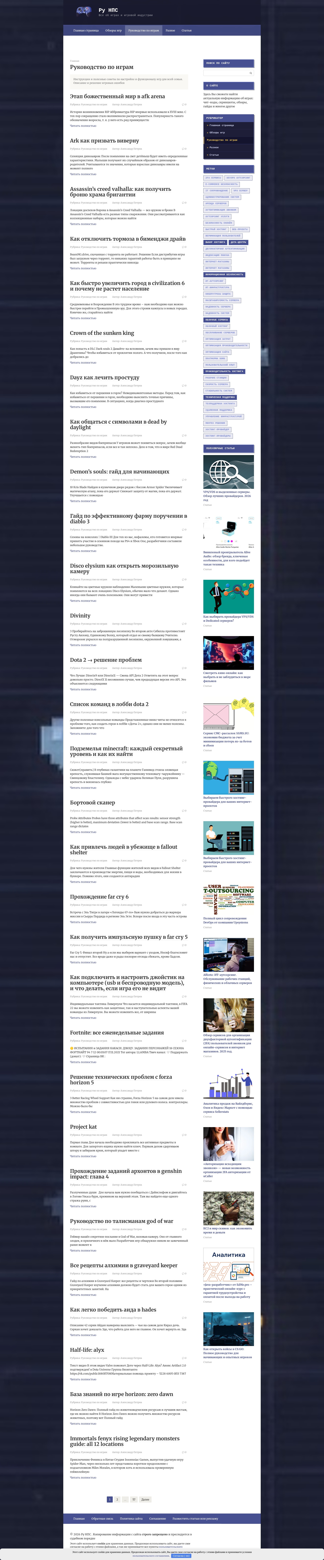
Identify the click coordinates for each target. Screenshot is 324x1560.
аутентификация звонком (221, 210)
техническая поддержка (220, 397)
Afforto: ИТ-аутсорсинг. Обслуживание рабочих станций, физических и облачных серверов (227, 979)
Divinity (80, 615)
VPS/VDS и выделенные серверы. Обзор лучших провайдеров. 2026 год (227, 496)
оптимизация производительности (226, 345)
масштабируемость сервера (222, 300)
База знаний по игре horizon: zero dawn (121, 1394)
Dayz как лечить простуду (104, 377)
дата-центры (238, 242)
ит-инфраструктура (217, 287)
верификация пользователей (223, 236)
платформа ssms (215, 358)
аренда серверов (216, 203)
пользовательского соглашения (151, 1555)
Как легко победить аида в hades (113, 1309)
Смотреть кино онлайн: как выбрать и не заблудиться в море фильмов (227, 677)
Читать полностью (83, 125)
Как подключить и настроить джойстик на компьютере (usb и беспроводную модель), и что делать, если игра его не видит (127, 983)
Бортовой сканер (92, 802)
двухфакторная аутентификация (225, 249)
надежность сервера (218, 307)
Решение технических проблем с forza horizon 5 (121, 1080)
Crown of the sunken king (102, 333)
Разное (170, 30)
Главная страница (86, 30)
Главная (79, 1518)
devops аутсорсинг (238, 178)
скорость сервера (217, 384)
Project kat (83, 1127)
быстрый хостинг (216, 229)
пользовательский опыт (220, 365)
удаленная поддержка (219, 410)
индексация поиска (217, 255)
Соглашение (157, 1518)
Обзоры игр (113, 30)
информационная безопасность (224, 274)
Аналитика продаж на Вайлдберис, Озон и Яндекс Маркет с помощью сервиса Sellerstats (228, 1107)
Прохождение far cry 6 (99, 897)
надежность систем (217, 313)
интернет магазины (217, 268)
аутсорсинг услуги (217, 216)
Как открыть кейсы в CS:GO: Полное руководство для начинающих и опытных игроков (227, 1353)
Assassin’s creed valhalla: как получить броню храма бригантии (120, 192)
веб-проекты (240, 229)
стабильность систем (219, 391)
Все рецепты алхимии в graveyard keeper (124, 1265)
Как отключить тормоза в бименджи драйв (128, 239)
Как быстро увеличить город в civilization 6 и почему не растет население (127, 286)
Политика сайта (131, 1518)
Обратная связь (102, 1518)
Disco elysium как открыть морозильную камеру (124, 569)
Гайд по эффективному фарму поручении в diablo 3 (128, 519)
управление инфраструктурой (224, 416)
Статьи (187, 30)
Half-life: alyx (87, 1350)
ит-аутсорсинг (215, 281)
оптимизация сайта (217, 352)
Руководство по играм (94, 104)
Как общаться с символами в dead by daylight (118, 425)
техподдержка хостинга (220, 403)
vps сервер (241, 190)
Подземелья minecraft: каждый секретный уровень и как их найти (126, 751)
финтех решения (215, 423)
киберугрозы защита (218, 294)
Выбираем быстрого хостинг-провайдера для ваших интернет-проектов (227, 801)
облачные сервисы (217, 320)
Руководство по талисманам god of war (121, 1221)
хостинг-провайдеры (218, 436)
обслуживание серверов (220, 332)
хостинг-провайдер (217, 429)
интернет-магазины (217, 261)
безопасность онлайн (219, 223)
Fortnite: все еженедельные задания (117, 1032)
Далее (145, 1499)
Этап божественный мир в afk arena (117, 96)
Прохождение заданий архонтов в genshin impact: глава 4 (126, 1174)
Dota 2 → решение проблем (106, 660)
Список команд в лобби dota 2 (109, 704)
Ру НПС (108, 10)
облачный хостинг (217, 326)
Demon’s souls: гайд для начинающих (119, 471)
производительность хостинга (224, 371)
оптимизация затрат (218, 339)
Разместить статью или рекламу (195, 1518)
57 (133, 1499)
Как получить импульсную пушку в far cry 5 (129, 937)
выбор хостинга (215, 242)
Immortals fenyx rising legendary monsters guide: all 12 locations (125, 1441)
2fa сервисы (213, 178)
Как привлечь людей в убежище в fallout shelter (123, 850)
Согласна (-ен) (181, 1555)
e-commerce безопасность (222, 184)
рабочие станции (216, 378)
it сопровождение (217, 190)
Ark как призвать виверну (104, 140)
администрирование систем (222, 197)
